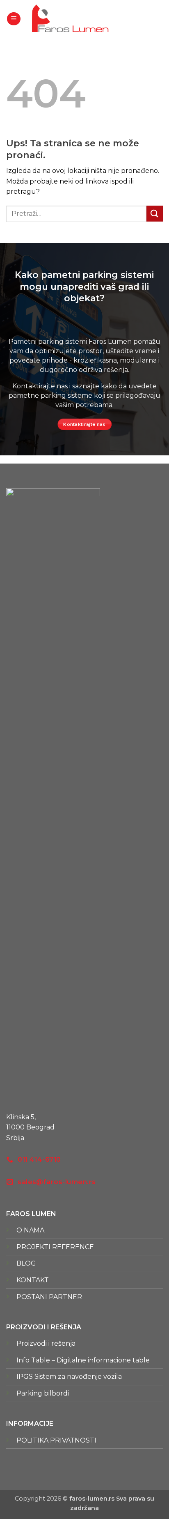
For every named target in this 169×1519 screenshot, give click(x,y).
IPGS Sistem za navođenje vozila (69, 1376)
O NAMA (30, 1230)
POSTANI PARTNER (49, 1297)
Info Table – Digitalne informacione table (83, 1360)
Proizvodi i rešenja (45, 1343)
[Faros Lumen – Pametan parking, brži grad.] (70, 19)
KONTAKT (32, 1280)
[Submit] (154, 214)
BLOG (26, 1263)
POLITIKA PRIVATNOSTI (56, 1440)
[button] (14, 19)
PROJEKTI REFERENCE (55, 1247)
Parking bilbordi (42, 1393)
